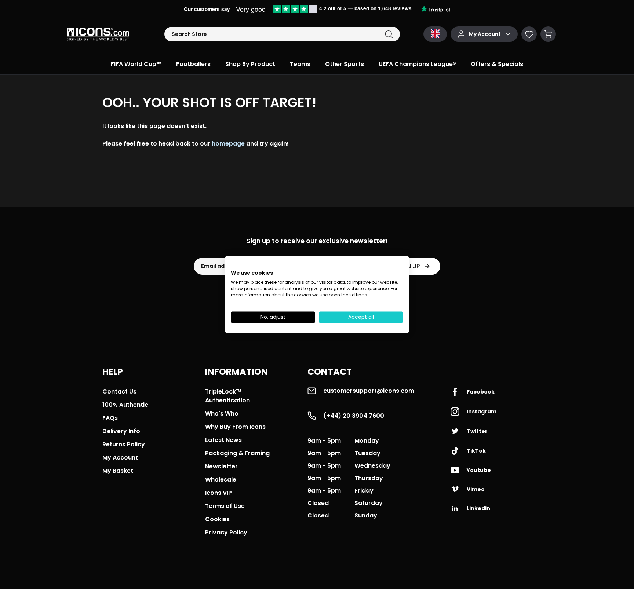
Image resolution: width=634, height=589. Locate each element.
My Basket (117, 471)
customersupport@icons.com (368, 391)
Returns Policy (123, 444)
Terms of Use (225, 506)
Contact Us (119, 391)
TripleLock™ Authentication (227, 396)
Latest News (223, 440)
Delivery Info (121, 431)
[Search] (389, 34)
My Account (120, 457)
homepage (228, 143)
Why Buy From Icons (235, 426)
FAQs (110, 418)
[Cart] (548, 34)
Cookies (217, 519)
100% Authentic (125, 404)
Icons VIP (218, 493)
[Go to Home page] (98, 34)
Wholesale (220, 479)
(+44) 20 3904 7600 (353, 415)
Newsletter (221, 466)
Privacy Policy (226, 532)
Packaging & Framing (237, 453)
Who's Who (221, 413)
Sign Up (408, 266)
